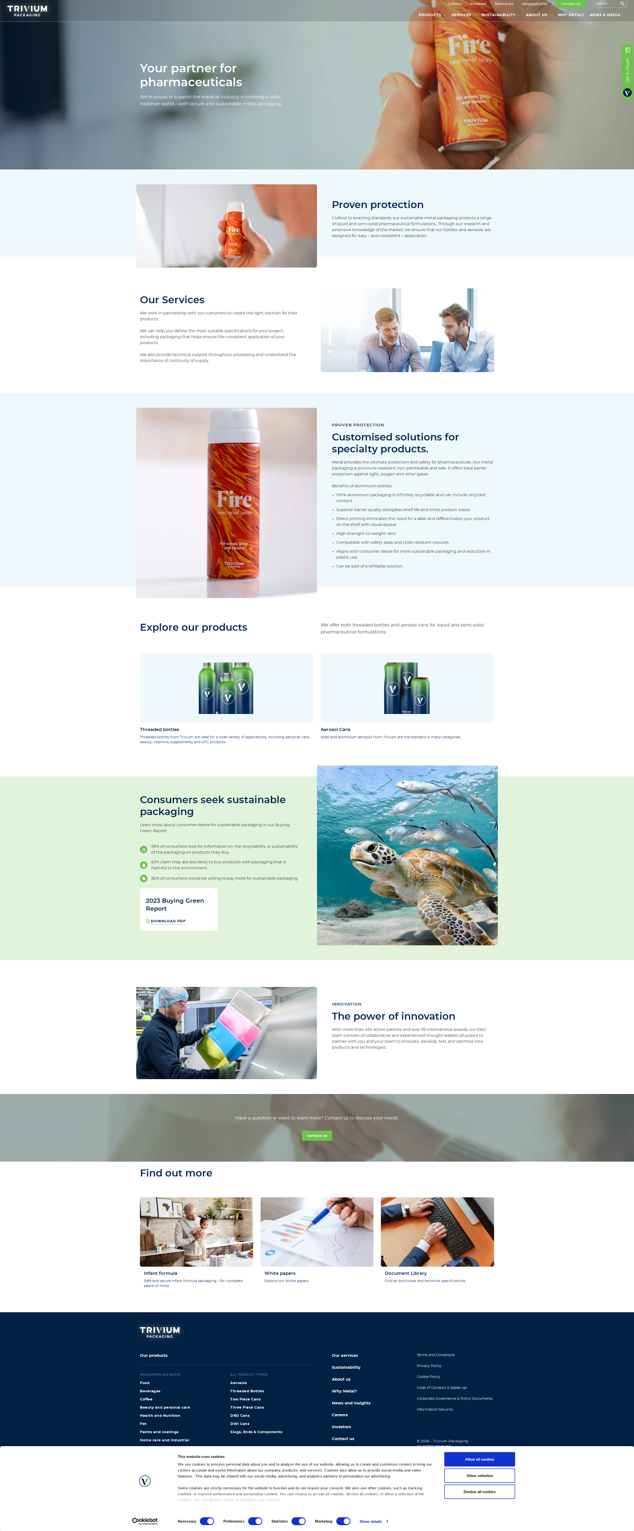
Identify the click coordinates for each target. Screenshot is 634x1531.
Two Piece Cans (245, 1399)
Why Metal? (344, 1391)
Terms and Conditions (436, 1355)
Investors (341, 1427)
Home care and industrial (164, 1440)
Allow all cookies (479, 1459)
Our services (345, 1356)
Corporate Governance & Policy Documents (455, 1398)
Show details (371, 1521)
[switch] (255, 1521)
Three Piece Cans (247, 1407)
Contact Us (317, 1136)
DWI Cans (239, 1424)
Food (145, 1383)
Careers (340, 1415)
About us (341, 1379)
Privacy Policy (429, 1366)
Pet (143, 1424)
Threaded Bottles (247, 1391)
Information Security (435, 1409)
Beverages (150, 1391)
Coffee (146, 1399)
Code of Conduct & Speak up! (442, 1388)
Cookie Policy (428, 1377)
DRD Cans (240, 1416)
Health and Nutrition (160, 1416)
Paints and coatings (159, 1432)
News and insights (351, 1403)
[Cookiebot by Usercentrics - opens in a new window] (145, 1521)
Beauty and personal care (165, 1407)
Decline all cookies (480, 1492)
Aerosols (238, 1383)
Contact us (343, 1439)
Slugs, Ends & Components (256, 1432)
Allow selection (480, 1475)
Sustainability (346, 1367)
